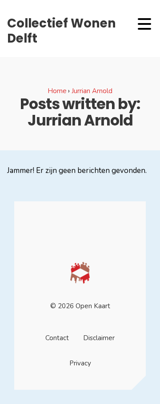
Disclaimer (99, 337)
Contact (57, 337)
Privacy (80, 363)
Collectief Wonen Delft (61, 31)
